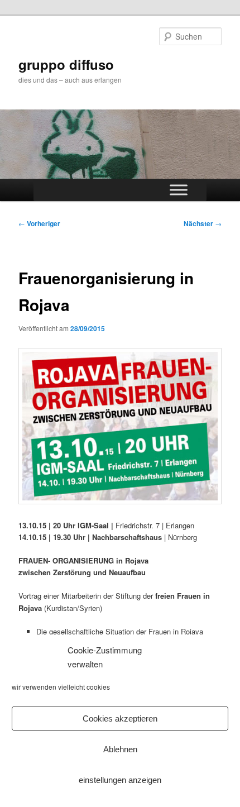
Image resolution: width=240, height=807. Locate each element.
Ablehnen (120, 749)
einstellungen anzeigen (120, 780)
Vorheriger (39, 223)
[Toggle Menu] (179, 190)
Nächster (203, 223)
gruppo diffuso (66, 64)
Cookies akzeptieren (120, 718)
